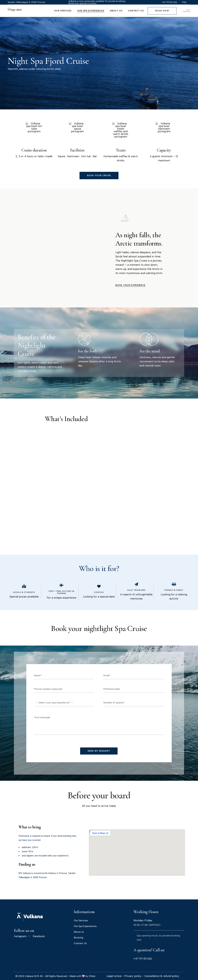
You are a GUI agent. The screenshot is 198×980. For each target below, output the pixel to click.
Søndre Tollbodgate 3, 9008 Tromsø (26, 2)
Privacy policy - (134, 976)
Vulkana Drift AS (34, 976)
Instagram (20, 936)
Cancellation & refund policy (161, 976)
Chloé (92, 976)
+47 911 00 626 (142, 958)
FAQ (184, 2)
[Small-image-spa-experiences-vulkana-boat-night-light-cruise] (29, 222)
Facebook (39, 936)
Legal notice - (115, 976)
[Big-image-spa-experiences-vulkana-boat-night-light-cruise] (67, 237)
